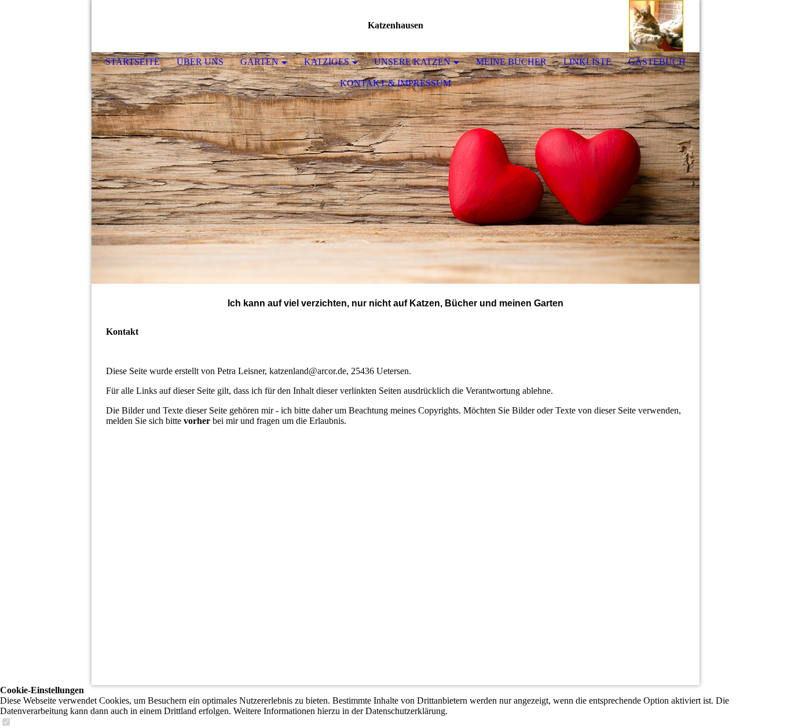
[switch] (6, 722)
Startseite (132, 62)
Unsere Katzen (412, 62)
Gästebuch (657, 62)
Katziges (326, 62)
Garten (259, 62)
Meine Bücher (511, 62)
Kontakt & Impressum (395, 83)
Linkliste (587, 62)
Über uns (200, 62)
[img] (656, 26)
